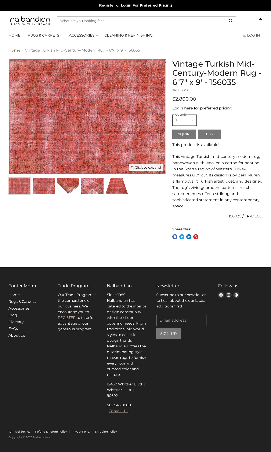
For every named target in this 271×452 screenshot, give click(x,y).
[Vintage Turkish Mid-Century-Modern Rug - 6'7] (43, 186)
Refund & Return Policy (51, 431)
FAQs (13, 328)
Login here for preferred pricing (202, 108)
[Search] (230, 21)
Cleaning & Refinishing (128, 35)
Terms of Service (19, 431)
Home (14, 35)
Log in (253, 35)
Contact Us (118, 411)
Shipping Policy (106, 431)
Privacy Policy (81, 431)
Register (107, 5)
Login (126, 5)
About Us (16, 335)
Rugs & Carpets (44, 35)
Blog (12, 315)
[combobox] (141, 21)
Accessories (82, 35)
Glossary (16, 322)
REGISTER (67, 317)
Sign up (168, 333)
